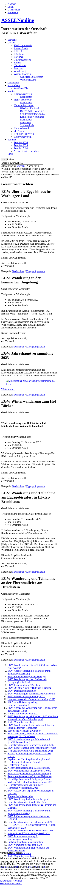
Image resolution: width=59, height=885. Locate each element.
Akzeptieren (6, 880)
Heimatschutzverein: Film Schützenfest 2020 (30, 822)
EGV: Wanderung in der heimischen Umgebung (31, 693)
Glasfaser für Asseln (30, 108)
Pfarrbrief (18, 68)
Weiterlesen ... (8, 389)
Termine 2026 (21, 142)
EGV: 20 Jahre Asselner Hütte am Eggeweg (29, 688)
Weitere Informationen (11, 883)
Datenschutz (14, 9)
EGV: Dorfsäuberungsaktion (22, 690)
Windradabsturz (28, 79)
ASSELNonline (17, 20)
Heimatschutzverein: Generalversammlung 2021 (31, 745)
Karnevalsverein (22, 128)
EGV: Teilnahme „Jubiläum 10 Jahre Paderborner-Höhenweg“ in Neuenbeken (33, 735)
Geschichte (13, 82)
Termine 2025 (21, 145)
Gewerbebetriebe (22, 59)
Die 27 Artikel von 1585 (32, 111)
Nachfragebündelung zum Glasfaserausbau (29, 767)
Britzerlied (19, 51)
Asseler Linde (21, 48)
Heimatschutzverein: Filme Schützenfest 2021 (30, 750)
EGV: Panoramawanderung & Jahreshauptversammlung (23, 837)
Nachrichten (20, 65)
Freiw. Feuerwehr (22, 99)
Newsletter (25, 122)
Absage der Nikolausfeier (20, 796)
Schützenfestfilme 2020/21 (33, 114)
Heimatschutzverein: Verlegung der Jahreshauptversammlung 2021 (25, 786)
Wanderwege (20, 71)
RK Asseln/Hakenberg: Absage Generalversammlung (23, 703)
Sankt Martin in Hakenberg (21, 722)
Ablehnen (17, 880)
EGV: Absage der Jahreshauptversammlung (29, 773)
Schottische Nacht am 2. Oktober (24, 730)
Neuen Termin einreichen (26, 151)
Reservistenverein (22, 136)
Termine (12, 139)
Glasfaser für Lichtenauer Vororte (24, 762)
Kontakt (12, 4)
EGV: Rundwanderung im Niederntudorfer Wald (32, 747)
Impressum (13, 12)
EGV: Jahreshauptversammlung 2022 (26, 696)
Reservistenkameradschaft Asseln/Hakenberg (30, 776)
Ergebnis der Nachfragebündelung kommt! (29, 759)
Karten (17, 62)
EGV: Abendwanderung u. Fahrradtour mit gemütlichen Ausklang (29, 740)
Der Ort (11, 42)
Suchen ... (11, 159)
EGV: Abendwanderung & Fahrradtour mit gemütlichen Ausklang (29, 672)
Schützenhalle (27, 125)
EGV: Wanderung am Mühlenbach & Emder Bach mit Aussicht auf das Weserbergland (33, 718)
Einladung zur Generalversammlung (25, 842)
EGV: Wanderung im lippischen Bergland (28, 799)
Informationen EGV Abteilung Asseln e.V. (29, 833)
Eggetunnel (19, 54)
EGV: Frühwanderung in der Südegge (26, 676)
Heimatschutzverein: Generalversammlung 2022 (31, 699)
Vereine (11, 91)
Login (11, 6)
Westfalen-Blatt (21, 88)
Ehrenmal (18, 56)
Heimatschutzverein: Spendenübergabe (27, 802)
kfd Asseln (19, 131)
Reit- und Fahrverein (24, 134)
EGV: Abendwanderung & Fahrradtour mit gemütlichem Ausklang (29, 812)
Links (10, 153)
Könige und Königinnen (32, 116)
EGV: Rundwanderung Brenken (24, 685)
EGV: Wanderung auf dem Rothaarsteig (27, 679)
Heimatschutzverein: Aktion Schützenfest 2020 (31, 830)
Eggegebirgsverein (23, 94)
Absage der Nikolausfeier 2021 (23, 713)
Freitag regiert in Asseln (19, 682)
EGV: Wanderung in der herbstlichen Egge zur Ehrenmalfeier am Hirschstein (31, 726)
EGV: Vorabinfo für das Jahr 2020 (25, 844)
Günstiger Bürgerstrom (31, 76)
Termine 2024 (21, 148)
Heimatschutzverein (24, 105)
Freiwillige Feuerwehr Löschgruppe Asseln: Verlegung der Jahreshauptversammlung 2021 (30, 780)
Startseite (12, 39)
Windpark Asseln (22, 74)
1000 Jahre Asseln (23, 45)
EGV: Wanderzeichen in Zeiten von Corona (29, 770)
